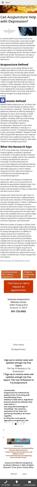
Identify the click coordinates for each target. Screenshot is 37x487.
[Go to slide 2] (16, 424)
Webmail (13, 474)
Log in (24, 474)
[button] (2, 100)
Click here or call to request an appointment (18, 286)
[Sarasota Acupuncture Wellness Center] (18, 9)
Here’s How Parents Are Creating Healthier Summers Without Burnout (19, 449)
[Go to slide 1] (13, 424)
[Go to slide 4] (21, 424)
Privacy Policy (27, 467)
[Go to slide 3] (18, 424)
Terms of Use (16, 467)
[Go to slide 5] (24, 424)
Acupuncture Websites (14, 463)
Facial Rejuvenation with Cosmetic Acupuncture (9, 274)
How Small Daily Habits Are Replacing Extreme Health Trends (19, 456)
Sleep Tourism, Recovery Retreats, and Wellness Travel (19, 453)
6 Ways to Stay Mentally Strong (28, 274)
